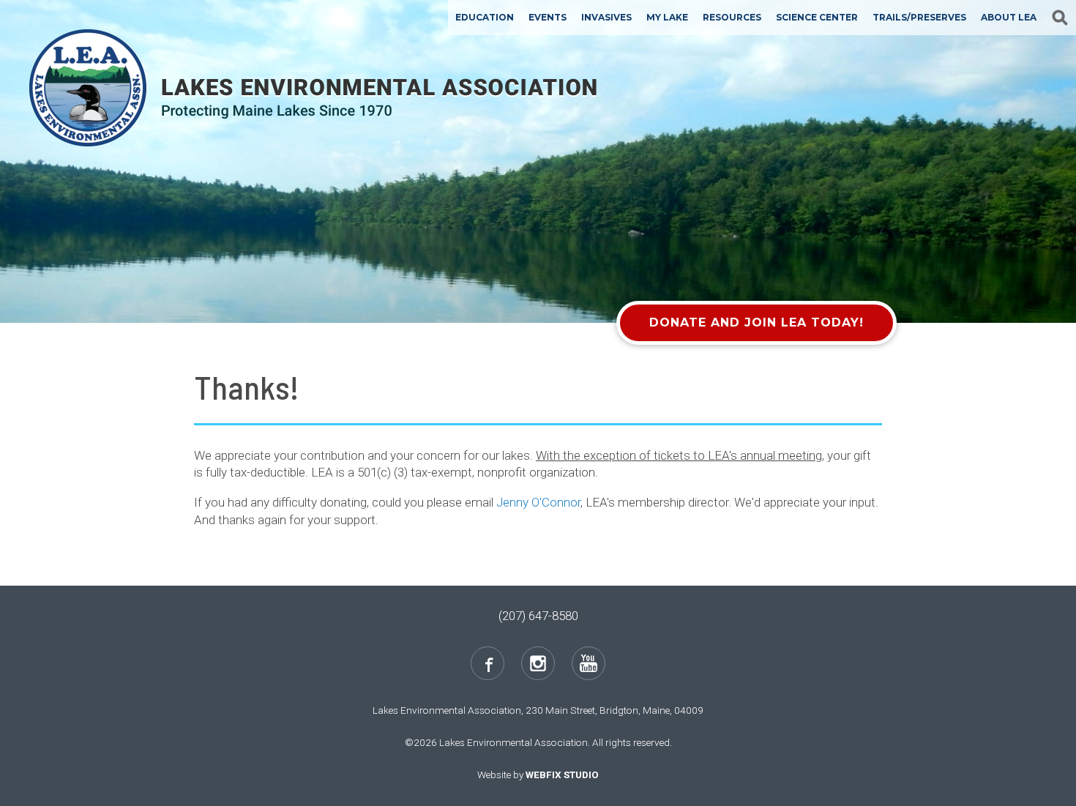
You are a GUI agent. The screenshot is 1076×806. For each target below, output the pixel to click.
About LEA (1008, 17)
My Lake (667, 17)
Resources (732, 17)
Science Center (817, 17)
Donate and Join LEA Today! (756, 322)
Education (484, 17)
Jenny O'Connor (538, 502)
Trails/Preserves (919, 17)
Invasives (606, 17)
